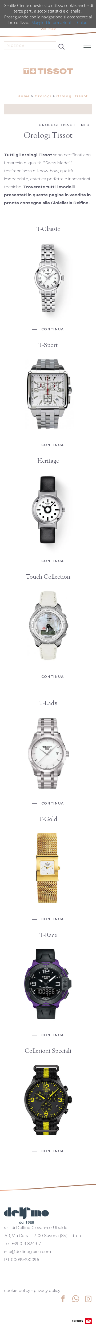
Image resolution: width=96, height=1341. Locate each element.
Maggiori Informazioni (51, 22)
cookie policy (17, 1290)
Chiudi (82, 22)
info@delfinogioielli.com (27, 1251)
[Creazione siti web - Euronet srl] (82, 1320)
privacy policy (47, 1290)
